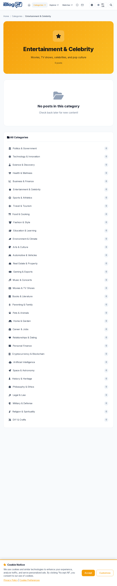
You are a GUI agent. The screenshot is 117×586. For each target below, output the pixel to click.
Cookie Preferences (30, 580)
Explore (53, 5)
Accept (88, 573)
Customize (104, 573)
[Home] (29, 5)
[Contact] (82, 5)
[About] (77, 5)
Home (6, 16)
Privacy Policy (11, 580)
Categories (38, 5)
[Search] (111, 5)
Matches (66, 5)
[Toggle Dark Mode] (91, 5)
